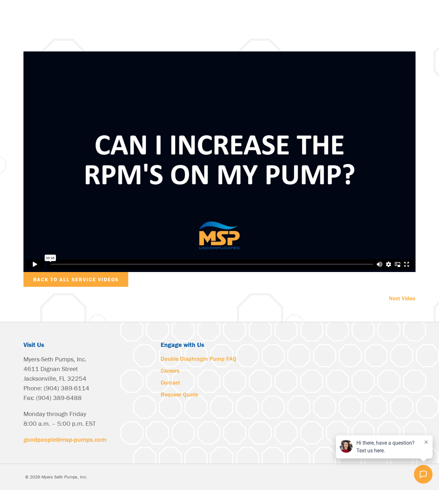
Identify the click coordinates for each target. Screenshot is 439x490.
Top (13, 476)
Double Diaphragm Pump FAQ (199, 358)
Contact (170, 382)
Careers (170, 370)
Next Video (402, 298)
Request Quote (179, 394)
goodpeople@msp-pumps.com (64, 439)
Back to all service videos (76, 279)
